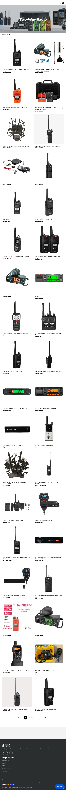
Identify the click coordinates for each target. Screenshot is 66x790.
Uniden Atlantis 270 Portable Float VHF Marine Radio (16, 670)
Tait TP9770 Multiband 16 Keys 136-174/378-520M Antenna (47, 482)
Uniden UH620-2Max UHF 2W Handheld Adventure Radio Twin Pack (15, 482)
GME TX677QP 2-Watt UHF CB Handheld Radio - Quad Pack (16, 70)
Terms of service (5, 781)
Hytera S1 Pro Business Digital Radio (44, 445)
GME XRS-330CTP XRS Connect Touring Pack (14, 595)
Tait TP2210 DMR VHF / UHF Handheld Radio (46, 183)
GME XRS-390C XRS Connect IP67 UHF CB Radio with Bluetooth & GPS (48, 558)
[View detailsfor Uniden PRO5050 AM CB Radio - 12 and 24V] (17, 278)
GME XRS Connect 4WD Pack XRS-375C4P (13, 445)
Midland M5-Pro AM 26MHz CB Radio (12, 183)
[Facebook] (3, 752)
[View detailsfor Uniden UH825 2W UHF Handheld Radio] (17, 503)
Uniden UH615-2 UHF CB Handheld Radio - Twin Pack (16, 256)
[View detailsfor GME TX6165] (17, 202)
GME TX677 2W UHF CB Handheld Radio (13, 371)
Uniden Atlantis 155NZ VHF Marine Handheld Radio (15, 333)
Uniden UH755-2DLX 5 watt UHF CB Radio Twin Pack (16, 146)
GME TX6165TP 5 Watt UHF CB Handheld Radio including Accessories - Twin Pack (49, 108)
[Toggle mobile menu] (14, 2)
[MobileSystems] (33, 2)
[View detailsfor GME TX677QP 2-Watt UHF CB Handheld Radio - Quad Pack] (17, 52)
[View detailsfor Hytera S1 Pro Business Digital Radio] (49, 428)
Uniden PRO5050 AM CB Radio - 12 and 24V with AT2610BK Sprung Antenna (47, 70)
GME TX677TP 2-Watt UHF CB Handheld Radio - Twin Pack (48, 334)
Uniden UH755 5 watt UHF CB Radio (44, 219)
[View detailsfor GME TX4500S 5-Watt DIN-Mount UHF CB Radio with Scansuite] (49, 278)
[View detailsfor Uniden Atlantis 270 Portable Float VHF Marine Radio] (17, 653)
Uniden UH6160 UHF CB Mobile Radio (44, 520)
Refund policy (19, 781)
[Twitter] (7, 752)
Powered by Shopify (26, 787)
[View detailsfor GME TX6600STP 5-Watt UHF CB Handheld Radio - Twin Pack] (17, 540)
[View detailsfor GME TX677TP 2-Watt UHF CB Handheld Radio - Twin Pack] (49, 316)
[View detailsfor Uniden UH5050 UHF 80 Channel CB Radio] (49, 617)
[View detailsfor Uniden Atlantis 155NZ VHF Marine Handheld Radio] (17, 316)
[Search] (59, 2)
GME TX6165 (6, 219)
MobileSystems (16, 787)
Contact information (28, 781)
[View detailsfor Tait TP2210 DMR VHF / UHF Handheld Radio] (49, 166)
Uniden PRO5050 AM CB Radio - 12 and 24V (13, 295)
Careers (4, 771)
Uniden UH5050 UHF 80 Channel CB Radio (45, 634)
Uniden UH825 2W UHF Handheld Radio (13, 520)
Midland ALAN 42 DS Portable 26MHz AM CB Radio (47, 146)
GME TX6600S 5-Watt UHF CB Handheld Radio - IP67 (48, 371)
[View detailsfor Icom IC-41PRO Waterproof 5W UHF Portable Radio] (17, 617)
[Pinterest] (11, 752)
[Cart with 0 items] (62, 2)
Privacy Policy (6, 768)
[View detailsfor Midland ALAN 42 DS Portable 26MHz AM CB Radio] (49, 129)
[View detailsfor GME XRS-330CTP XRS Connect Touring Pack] (17, 578)
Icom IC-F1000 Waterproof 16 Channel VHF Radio (15, 709)
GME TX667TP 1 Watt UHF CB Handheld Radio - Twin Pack (48, 257)
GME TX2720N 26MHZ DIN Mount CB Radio (45, 408)
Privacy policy (12, 781)
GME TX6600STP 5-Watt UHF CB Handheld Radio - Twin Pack (16, 558)
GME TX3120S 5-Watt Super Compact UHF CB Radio (15, 408)
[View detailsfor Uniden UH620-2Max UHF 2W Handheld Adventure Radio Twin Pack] (17, 465)
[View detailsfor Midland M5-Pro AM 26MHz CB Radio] (17, 166)
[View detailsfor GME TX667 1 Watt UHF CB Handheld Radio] (49, 692)
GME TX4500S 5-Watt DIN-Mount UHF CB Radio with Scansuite (48, 295)
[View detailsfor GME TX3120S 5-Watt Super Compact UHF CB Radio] (17, 391)
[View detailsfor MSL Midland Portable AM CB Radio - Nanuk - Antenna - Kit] (49, 653)
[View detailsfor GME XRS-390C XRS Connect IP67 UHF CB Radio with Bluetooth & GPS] (49, 540)
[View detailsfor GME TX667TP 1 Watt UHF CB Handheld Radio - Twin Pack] (49, 239)
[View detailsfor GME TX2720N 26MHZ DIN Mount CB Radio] (49, 391)
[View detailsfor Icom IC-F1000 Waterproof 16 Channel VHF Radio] (17, 692)
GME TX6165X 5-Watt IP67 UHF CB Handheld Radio (15, 108)
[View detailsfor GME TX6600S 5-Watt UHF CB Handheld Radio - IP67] (49, 354)
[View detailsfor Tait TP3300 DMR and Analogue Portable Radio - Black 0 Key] (49, 578)
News (4, 763)
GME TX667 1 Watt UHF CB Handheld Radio (45, 709)
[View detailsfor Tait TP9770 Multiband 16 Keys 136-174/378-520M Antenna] (49, 465)
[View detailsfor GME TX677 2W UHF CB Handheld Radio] (17, 354)
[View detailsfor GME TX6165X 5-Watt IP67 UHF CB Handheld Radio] (17, 90)
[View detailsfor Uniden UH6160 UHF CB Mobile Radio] (49, 503)
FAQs (3, 766)
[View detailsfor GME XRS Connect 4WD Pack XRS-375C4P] (17, 428)
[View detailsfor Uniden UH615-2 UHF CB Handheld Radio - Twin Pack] (17, 239)
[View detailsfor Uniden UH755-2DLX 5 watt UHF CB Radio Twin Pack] (17, 129)
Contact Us (5, 760)
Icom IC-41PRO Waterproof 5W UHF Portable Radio (15, 634)
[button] (62, 2)
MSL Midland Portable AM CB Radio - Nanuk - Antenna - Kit (49, 671)
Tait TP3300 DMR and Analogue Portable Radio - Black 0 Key (49, 596)
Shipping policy (36, 781)
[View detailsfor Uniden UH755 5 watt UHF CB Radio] (49, 202)
